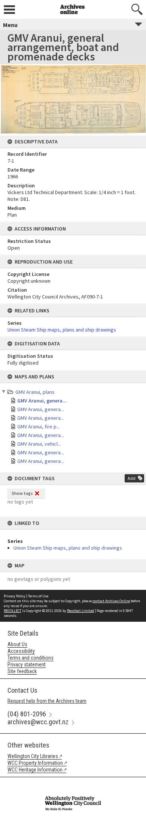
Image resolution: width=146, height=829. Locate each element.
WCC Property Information (35, 763)
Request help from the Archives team (46, 701)
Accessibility (21, 651)
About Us (17, 644)
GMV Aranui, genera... (42, 400)
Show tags (22, 493)
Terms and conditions (30, 658)
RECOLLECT (12, 610)
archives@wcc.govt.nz (38, 722)
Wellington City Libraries (32, 756)
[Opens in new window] (73, 782)
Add (132, 478)
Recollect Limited (80, 610)
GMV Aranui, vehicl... (39, 443)
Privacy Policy (14, 596)
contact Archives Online (111, 600)
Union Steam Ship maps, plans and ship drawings (67, 547)
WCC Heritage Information (35, 770)
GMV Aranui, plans (35, 392)
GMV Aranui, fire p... (38, 426)
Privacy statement (26, 665)
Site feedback (22, 671)
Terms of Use (38, 596)
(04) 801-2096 (26, 714)
